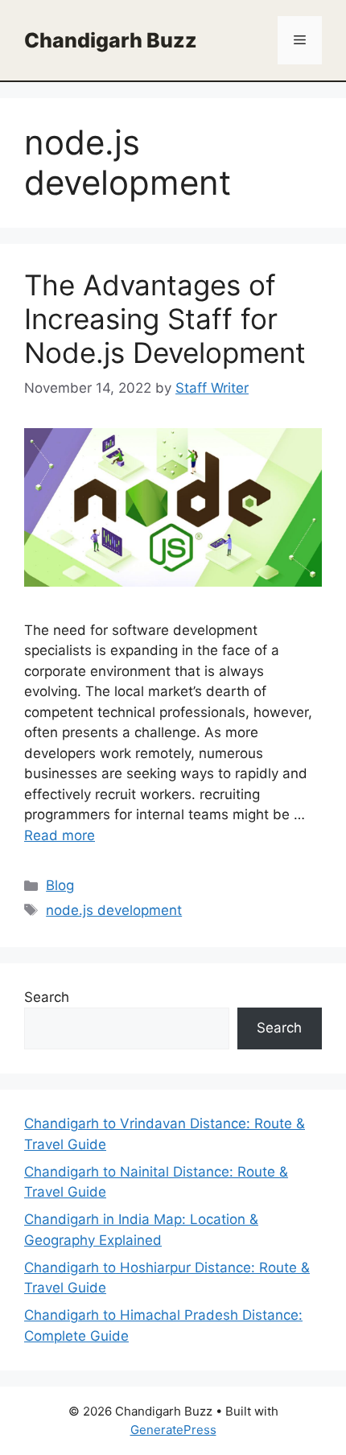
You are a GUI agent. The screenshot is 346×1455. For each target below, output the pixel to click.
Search (46, 997)
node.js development (114, 910)
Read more (59, 835)
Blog (60, 885)
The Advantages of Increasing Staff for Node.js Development (165, 318)
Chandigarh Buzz (110, 40)
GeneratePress (173, 1429)
